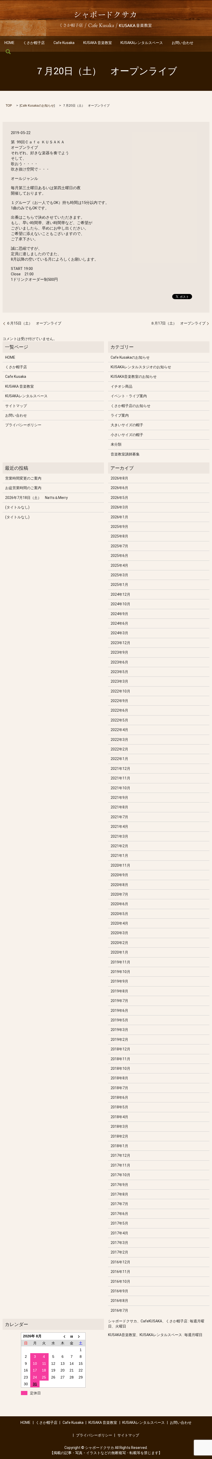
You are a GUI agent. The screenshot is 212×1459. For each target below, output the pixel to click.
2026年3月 (119, 507)
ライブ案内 (120, 415)
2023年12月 (120, 643)
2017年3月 (119, 1243)
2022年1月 (119, 759)
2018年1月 (119, 1146)
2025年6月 (119, 556)
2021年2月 (119, 846)
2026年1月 (119, 517)
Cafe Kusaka (64, 43)
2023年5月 (119, 672)
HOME (9, 43)
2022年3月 (119, 740)
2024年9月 (119, 614)
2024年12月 (120, 594)
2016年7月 (119, 1310)
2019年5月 (119, 1020)
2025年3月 (119, 575)
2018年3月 (119, 1126)
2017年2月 (119, 1252)
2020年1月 (119, 952)
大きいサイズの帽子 (127, 425)
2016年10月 (120, 1281)
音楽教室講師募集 (125, 454)
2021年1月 (119, 855)
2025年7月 (119, 546)
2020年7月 (119, 894)
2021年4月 (119, 826)
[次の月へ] (81, 1336)
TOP (9, 105)
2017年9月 (119, 1185)
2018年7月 (119, 1088)
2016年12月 (120, 1262)
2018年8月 (119, 1078)
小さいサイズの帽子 (127, 435)
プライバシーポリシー (23, 425)
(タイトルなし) (17, 507)
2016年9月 (119, 1291)
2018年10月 (120, 1068)
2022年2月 (119, 749)
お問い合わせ (182, 43)
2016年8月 (119, 1301)
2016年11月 (120, 1272)
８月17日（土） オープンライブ (178, 323)
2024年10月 (120, 604)
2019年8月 (119, 991)
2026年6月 (119, 488)
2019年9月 (119, 981)
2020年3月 (119, 933)
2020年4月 (119, 923)
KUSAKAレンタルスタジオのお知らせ (141, 367)
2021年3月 (119, 836)
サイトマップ (16, 406)
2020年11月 (120, 865)
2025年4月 (119, 565)
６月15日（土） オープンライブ (33, 323)
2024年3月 (119, 633)
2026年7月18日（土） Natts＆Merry (36, 498)
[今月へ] (71, 1336)
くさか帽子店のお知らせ (130, 406)
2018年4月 (119, 1117)
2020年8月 (119, 885)
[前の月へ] (62, 1336)
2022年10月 (120, 691)
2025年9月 (119, 527)
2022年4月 (119, 730)
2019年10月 (120, 972)
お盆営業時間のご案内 (23, 488)
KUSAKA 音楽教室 (97, 43)
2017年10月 (120, 1175)
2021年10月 (120, 788)
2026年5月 (119, 498)
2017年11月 (120, 1165)
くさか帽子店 (34, 43)
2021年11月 (120, 778)
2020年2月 (119, 943)
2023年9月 (119, 652)
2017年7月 (119, 1204)
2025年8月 (119, 536)
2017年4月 (119, 1233)
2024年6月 (119, 623)
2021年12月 (120, 769)
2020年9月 (119, 875)
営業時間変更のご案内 (23, 478)
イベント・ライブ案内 (129, 396)
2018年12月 (120, 1049)
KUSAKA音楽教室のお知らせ (134, 376)
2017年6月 (119, 1214)
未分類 (116, 444)
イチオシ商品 (121, 386)
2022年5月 (119, 720)
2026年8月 (119, 478)
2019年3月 (119, 1030)
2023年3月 (119, 681)
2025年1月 (119, 585)
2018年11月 (120, 1059)
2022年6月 (119, 710)
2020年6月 (119, 904)
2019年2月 (119, 1039)
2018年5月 (119, 1107)
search (8, 52)
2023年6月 (119, 662)
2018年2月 (119, 1136)
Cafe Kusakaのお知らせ (37, 105)
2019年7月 (119, 1001)
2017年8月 (119, 1194)
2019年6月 (119, 1010)
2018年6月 (119, 1097)
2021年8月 (119, 807)
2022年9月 (119, 701)
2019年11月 (120, 962)
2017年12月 (120, 1155)
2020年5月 (119, 914)
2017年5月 (119, 1223)
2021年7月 (119, 817)
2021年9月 (119, 797)
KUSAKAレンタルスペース (141, 43)
